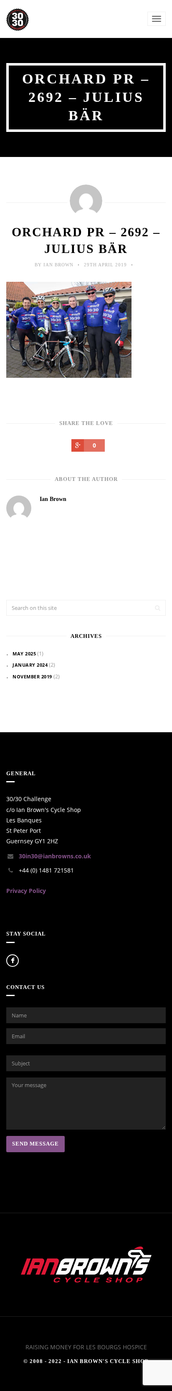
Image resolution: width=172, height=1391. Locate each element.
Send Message (35, 1144)
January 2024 (30, 665)
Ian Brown (53, 499)
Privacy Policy (26, 891)
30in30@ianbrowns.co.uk (55, 856)
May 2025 (24, 653)
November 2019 (32, 676)
